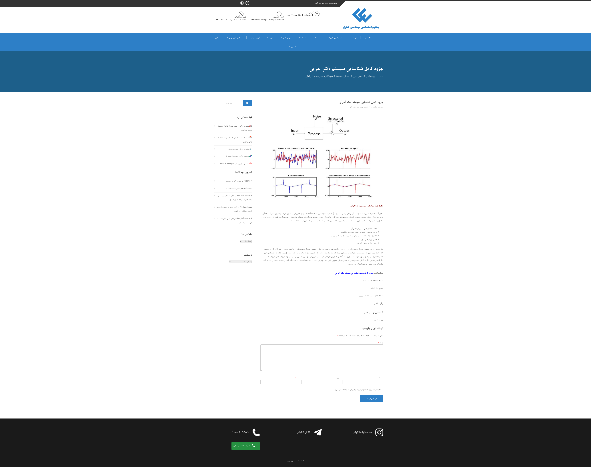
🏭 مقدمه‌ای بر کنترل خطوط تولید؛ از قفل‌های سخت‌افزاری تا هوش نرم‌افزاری (233, 128)
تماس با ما (292, 47)
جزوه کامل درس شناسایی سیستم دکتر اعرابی (353, 273)
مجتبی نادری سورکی (235, 38)
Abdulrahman (246, 207)
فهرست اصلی (370, 76)
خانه (381, 76)
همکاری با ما (216, 38)
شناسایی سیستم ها (342, 76)
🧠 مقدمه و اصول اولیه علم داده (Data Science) (236, 164)
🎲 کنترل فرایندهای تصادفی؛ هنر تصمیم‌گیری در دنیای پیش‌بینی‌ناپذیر (234, 140)
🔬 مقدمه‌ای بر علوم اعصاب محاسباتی (240, 149)
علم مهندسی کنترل (336, 38)
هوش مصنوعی (255, 38)
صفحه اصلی (368, 38)
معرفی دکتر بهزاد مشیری (233, 181)
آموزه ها (270, 38)
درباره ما (354, 38)
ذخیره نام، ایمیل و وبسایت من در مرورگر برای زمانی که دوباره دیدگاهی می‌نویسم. (356, 390)
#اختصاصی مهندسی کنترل (373, 312)
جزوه (374, 320)
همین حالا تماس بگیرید (241, 446)
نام (296, 378)
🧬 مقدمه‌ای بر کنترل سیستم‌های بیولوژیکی (238, 156)
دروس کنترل (286, 38)
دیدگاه (380, 343)
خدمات (318, 38)
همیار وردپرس (291, 461)
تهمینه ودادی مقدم (358, 107)
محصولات (303, 38)
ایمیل (336, 378)
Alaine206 (247, 189)
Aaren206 (248, 181)
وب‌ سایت (380, 378)
